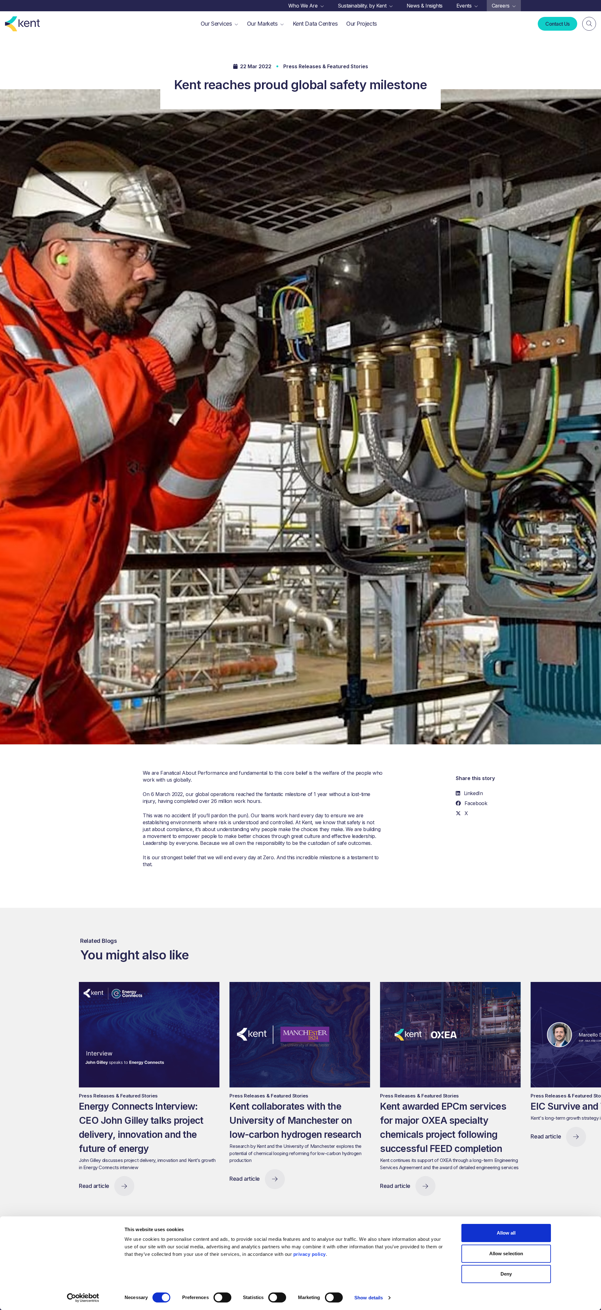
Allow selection (506, 1253)
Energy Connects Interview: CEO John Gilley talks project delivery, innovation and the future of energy (141, 1127)
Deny (506, 1274)
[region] (337, 1096)
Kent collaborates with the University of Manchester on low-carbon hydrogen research (295, 1120)
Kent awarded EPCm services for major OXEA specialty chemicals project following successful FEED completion (443, 1127)
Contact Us (557, 24)
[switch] (222, 1297)
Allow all (506, 1233)
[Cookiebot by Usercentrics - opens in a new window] (83, 1297)
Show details (368, 1297)
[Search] (589, 24)
